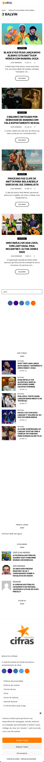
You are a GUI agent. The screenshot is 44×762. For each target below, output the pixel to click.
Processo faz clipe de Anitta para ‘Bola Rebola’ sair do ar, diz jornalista (22, 181)
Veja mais (22, 78)
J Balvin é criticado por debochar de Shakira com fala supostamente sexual (22, 119)
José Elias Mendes (21, 553)
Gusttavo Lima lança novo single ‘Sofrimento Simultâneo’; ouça (30, 365)
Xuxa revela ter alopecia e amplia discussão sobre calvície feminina (27, 383)
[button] (40, 713)
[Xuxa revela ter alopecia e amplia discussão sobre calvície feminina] (9, 384)
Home (4, 10)
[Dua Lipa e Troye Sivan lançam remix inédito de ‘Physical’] (9, 400)
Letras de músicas (11, 697)
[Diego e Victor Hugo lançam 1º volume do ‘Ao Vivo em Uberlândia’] (9, 417)
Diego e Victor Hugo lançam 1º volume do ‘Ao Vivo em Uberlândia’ (29, 415)
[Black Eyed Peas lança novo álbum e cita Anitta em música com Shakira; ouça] (22, 34)
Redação (17, 582)
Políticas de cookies (13, 759)
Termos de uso (10, 689)
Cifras (6, 693)
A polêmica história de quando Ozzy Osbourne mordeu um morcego (24, 557)
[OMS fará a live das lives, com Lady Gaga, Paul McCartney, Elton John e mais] (22, 224)
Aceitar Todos (22, 740)
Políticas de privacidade (28, 759)
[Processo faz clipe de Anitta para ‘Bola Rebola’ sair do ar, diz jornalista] (22, 160)
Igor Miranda (16, 62)
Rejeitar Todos (22, 747)
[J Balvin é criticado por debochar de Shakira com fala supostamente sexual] (22, 98)
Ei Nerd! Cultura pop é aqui (15, 705)
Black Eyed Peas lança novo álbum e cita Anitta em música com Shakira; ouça (22, 55)
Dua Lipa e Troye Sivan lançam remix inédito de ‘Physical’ (30, 398)
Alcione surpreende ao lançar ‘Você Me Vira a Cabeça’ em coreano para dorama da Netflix (30, 432)
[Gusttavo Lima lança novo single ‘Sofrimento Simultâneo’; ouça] (9, 367)
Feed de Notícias (10, 701)
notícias (22, 48)
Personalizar (22, 753)
